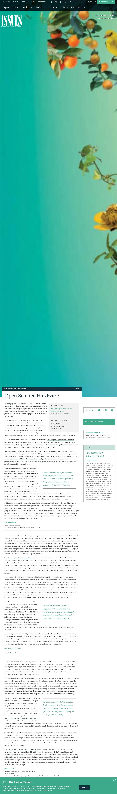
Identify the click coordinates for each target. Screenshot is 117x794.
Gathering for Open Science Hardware (60, 440)
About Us (6, 2)
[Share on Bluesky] (93, 410)
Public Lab (33, 718)
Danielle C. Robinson (58, 426)
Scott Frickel (55, 429)
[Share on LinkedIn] (105, 410)
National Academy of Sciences (105, 15)
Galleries (53, 7)
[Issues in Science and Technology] (11, 21)
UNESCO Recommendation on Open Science (35, 459)
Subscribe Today (106, 2)
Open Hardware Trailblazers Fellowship (18, 612)
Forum (24, 2)
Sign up (84, 787)
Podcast (40, 7)
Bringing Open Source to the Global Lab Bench (23, 403)
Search (93, 2)
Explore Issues (10, 7)
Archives (27, 7)
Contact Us (42, 2)
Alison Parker (55, 424)
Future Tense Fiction (74, 7)
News (33, 2)
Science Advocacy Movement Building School (24, 749)
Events (16, 2)
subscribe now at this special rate (41, 790)
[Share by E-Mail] (112, 410)
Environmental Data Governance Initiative (22, 721)
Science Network (18, 754)
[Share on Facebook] (99, 410)
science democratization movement (65, 723)
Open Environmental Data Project (16, 718)
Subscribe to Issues (94, 422)
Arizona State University (107, 18)
